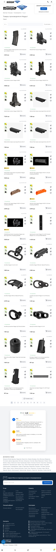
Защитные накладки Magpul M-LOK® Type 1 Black (40, 388)
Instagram (7, 528)
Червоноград (22, 470)
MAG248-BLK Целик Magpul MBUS (12, 80)
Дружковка (15, 461)
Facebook (6, 527)
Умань (43, 468)
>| (44, 402)
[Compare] (25, 36)
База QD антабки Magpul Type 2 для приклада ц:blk (14, 358)
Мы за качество (19, 496)
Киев (18, 462)
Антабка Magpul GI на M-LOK (11, 264)
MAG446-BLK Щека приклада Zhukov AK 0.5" (14, 141)
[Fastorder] (25, 33)
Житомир (21, 461)
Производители (33, 491)
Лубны (19, 464)
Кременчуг (49, 462)
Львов (26, 464)
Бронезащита (32, 508)
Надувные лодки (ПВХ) (47, 514)
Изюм (50, 461)
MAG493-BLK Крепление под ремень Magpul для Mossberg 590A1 (14, 173)
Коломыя (33, 462)
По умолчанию (47, 24)
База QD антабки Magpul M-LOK (37, 326)
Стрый (25, 468)
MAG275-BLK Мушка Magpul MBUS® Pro (39, 80)
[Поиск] (15, 550)
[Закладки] (41, 550)
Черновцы (40, 470)
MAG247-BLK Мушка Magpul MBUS (38, 49)
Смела (12, 468)
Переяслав (32, 466)
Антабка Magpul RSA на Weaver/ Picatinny (13, 295)
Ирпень (5, 462)
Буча (38, 459)
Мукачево (36, 464)
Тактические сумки (33, 513)
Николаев (46, 464)
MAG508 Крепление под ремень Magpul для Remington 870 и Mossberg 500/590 (14, 235)
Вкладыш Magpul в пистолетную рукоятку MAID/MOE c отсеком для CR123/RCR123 (13, 388)
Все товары (31, 498)
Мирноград (31, 464)
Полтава (43, 466)
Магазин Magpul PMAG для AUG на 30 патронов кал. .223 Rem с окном (15, 50)
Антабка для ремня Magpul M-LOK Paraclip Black (40, 296)
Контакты (5, 497)
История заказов (20, 507)
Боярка (30, 459)
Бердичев (19, 459)
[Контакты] (48, 1)
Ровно (4, 468)
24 (5, 24)
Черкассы (29, 470)
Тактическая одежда (34, 509)
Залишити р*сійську (44, 11)
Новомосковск (7, 466)
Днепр (10, 461)
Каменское (14, 462)
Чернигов (34, 470)
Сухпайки (43, 518)
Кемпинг (43, 516)
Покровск (37, 466)
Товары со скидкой (46, 490)
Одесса (21, 466)
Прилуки (47, 466)
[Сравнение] (28, 550)
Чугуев (45, 470)
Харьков (5, 470)
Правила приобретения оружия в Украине (9, 501)
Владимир (47, 459)
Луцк (23, 464)
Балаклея (5, 459)
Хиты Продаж (32, 493)
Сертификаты (19, 492)
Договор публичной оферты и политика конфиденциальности (8, 494)
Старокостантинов (18, 468)
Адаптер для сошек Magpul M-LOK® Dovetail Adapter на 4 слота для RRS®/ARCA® (40, 235)
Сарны (8, 468)
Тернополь (33, 468)
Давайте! (43, 8)
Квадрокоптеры (45, 512)
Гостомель (5, 461)
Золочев (32, 461)
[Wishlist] (25, 39)
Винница (42, 459)
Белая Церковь (12, 459)
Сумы (29, 468)
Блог (42, 497)
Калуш (9, 462)
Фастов (47, 468)
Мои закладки (19, 509)
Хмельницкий (15, 470)
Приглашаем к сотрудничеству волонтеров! (20, 499)
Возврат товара (20, 494)
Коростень (43, 462)
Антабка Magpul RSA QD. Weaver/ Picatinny (39, 264)
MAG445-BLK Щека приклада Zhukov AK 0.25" (40, 111)
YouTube (6, 530)
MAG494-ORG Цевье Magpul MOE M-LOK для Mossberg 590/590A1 (40, 204)
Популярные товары (34, 496)
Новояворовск (14, 466)
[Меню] (4, 1)
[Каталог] (2, 550)
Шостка (49, 470)
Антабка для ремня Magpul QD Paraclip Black (14, 326)
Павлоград (26, 466)
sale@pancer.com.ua (9, 525)
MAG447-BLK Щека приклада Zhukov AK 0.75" (40, 141)
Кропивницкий (13, 464)
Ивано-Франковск (39, 461)
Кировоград (23, 462)
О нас (17, 490)
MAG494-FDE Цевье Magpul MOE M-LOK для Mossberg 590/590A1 (14, 204)
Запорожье (27, 461)
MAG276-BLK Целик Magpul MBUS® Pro (13, 111)
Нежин (41, 464)
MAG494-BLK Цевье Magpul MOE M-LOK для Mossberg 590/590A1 (40, 173)
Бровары (34, 459)
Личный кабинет (7, 508)
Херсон (9, 470)
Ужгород (39, 468)
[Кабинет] (51, 1)
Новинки (31, 494)
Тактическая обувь (33, 511)
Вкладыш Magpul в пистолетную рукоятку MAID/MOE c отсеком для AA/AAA (39, 358)
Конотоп (38, 462)
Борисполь (25, 459)
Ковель (29, 462)
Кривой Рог (6, 464)
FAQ (4, 491)
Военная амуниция (46, 507)
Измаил (46, 461)
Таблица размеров (46, 492)
